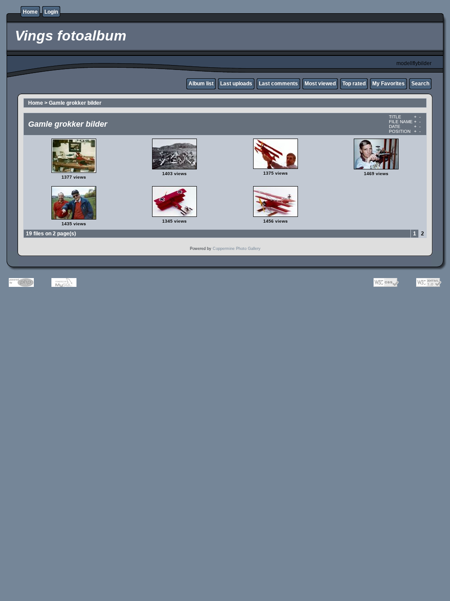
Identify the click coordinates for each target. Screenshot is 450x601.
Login (51, 12)
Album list (201, 84)
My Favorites (388, 84)
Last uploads (236, 84)
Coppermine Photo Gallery (237, 248)
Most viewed (320, 84)
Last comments (278, 84)
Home (30, 12)
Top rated (354, 84)
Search (420, 84)
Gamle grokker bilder (75, 103)
